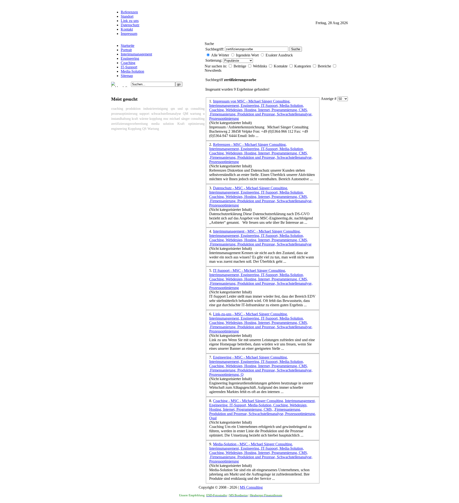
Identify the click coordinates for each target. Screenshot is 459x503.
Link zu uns (130, 21)
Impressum (129, 34)
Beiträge (240, 66)
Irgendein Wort (247, 55)
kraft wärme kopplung (147, 118)
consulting (198, 108)
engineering (119, 129)
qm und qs (179, 108)
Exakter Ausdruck (279, 55)
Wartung (153, 129)
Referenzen (129, 12)
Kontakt (127, 29)
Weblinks (260, 66)
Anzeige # (329, 99)
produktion (133, 108)
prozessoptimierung (124, 113)
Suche (295, 49)
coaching (117, 108)
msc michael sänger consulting (184, 118)
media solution (162, 124)
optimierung (196, 124)
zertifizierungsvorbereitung (129, 124)
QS (144, 129)
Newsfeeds (213, 70)
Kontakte (281, 66)
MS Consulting (251, 487)
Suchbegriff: (214, 49)
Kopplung (134, 129)
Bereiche (325, 66)
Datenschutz (130, 25)
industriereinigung (155, 108)
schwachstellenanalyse (166, 113)
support (144, 113)
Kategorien (303, 66)
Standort (127, 16)
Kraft (181, 124)
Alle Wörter (220, 55)
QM (185, 113)
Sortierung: (214, 60)
